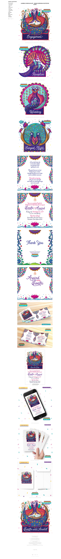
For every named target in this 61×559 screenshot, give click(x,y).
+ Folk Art (9, 8)
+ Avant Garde (10, 9)
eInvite (9, 13)
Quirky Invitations (12, 1)
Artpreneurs (10, 16)
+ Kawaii (9, 6)
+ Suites (9, 11)
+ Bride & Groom (10, 7)
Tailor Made (10, 12)
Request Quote (10, 14)
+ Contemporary (10, 10)
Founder (9, 15)
